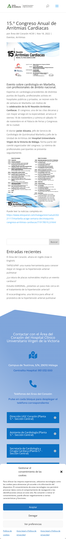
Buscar (54, 241)
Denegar (33, 515)
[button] (61, 471)
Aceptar (33, 507)
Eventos (11, 37)
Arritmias (20, 37)
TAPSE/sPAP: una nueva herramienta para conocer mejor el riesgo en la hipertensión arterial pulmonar (32, 269)
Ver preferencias (33, 524)
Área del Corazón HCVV (22, 33)
